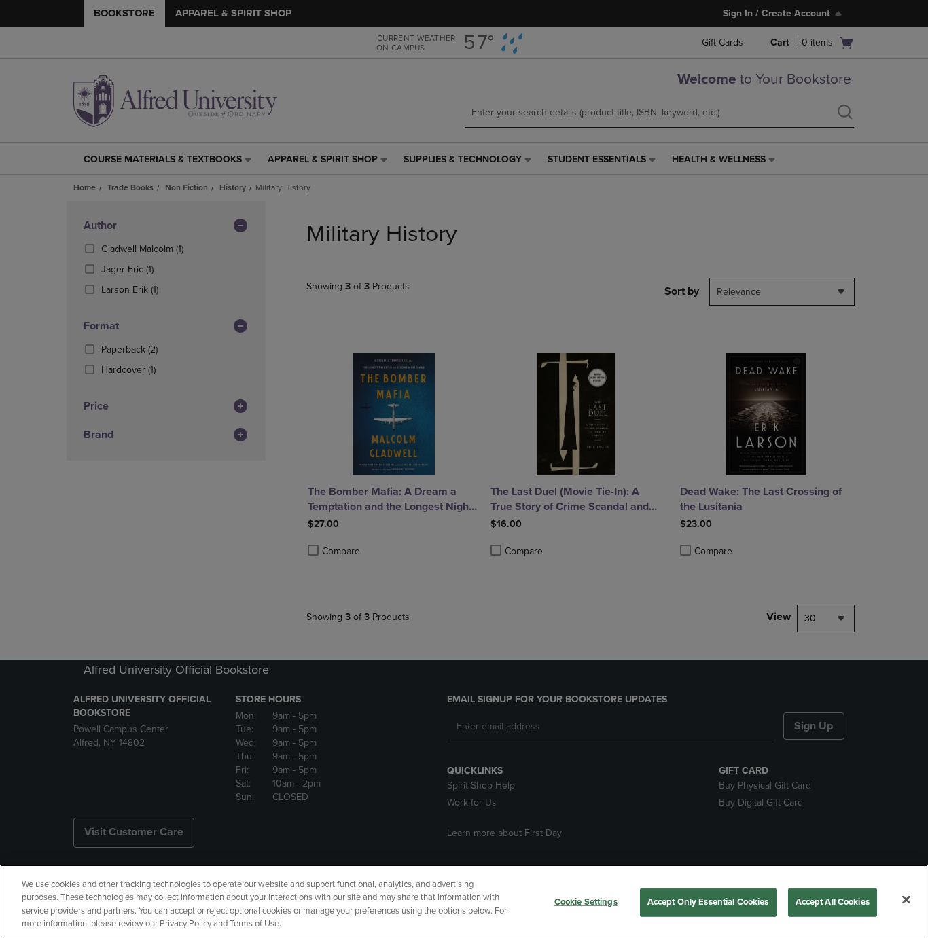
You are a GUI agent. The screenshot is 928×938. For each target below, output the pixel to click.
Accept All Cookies (833, 902)
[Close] (906, 899)
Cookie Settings (586, 902)
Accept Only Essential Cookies (708, 902)
